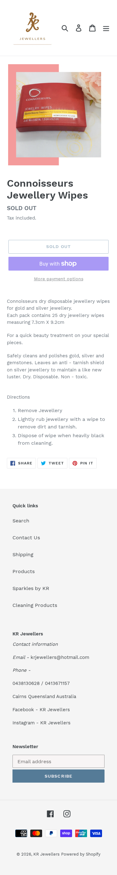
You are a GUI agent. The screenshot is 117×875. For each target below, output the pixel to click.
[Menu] (106, 28)
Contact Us (26, 538)
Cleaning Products (34, 605)
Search (20, 521)
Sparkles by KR (30, 588)
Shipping (22, 554)
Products (23, 571)
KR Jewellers (46, 854)
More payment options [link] (58, 278)
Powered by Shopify (80, 854)
